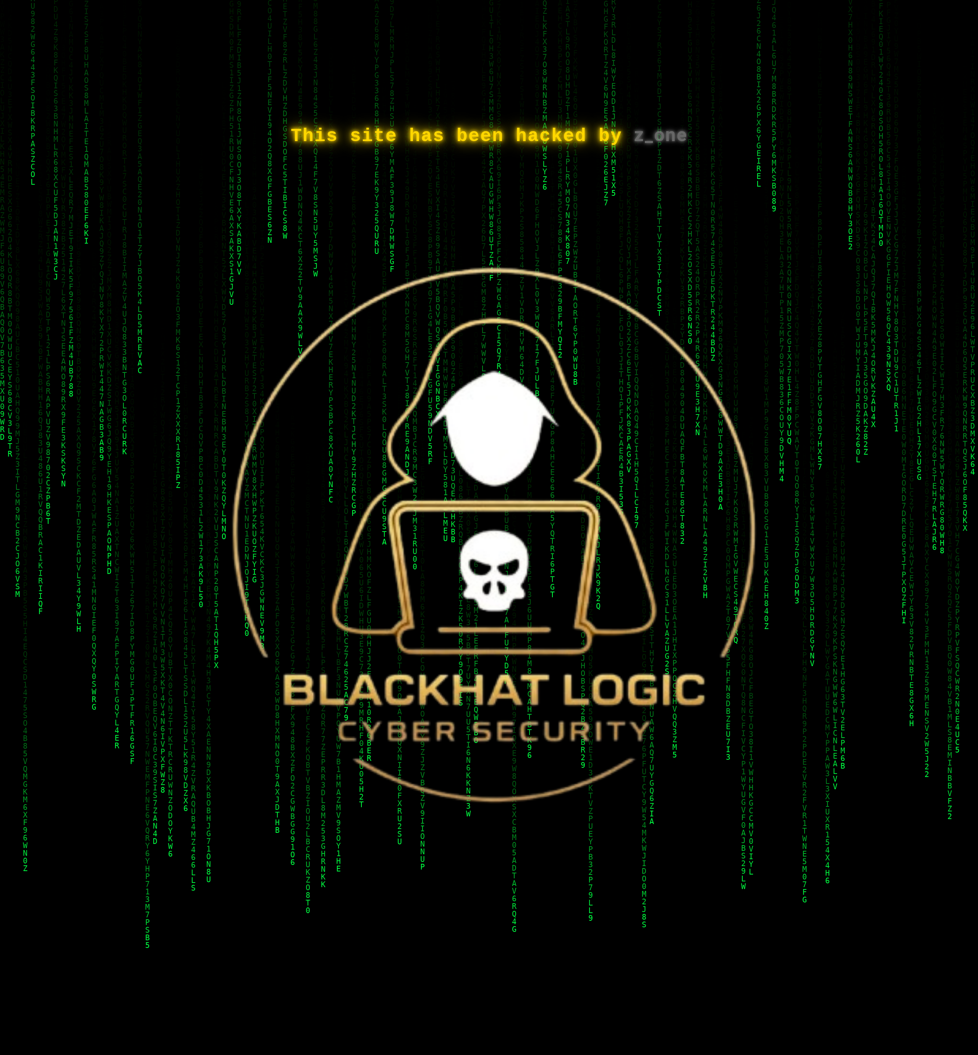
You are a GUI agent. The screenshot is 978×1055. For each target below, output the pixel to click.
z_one (660, 135)
